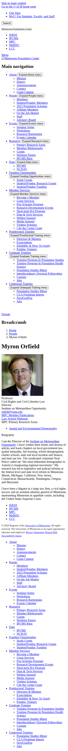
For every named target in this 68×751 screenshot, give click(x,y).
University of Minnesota (37, 525)
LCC (12, 48)
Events (13, 123)
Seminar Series (25, 127)
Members (22, 99)
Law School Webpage (15, 418)
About (13, 74)
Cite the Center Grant (29, 228)
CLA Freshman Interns (30, 294)
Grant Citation (25, 92)
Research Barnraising (29, 134)
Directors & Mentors (29, 239)
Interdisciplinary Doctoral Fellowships (39, 273)
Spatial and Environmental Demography (33, 428)
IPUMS (13, 38)
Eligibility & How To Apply (33, 245)
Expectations (24, 242)
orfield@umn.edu (12, 411)
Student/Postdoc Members (32, 102)
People (13, 95)
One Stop (14, 13)
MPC (12, 41)
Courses (21, 277)
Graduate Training (20, 252)
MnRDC (14, 45)
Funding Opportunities (22, 172)
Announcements (26, 85)
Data (12, 162)
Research (14, 141)
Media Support (25, 221)
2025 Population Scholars (32, 106)
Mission (21, 78)
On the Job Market (28, 113)
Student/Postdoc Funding (32, 186)
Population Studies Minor (32, 270)
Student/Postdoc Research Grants (36, 183)
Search (7, 23)
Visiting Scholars (27, 224)
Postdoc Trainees (27, 249)
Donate (6, 314)
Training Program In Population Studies (40, 260)
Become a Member (28, 197)
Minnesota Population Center (17, 29)
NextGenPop (24, 298)
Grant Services (25, 201)
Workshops (23, 130)
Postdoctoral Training (22, 231)
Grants (21, 151)
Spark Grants (24, 180)
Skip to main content (14, 3)
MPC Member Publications (18, 415)
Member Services (19, 190)
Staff (19, 116)
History (21, 81)
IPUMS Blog (24, 158)
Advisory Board (26, 119)
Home (12, 330)
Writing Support (26, 218)
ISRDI (13, 35)
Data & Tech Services (30, 214)
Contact (21, 88)
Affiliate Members (27, 109)
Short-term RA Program (31, 211)
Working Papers (26, 155)
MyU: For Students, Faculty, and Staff (32, 16)
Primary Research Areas (31, 144)
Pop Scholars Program (30, 204)
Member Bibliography (30, 148)
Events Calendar (26, 137)
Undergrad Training (21, 283)
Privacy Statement (35, 532)
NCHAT (22, 169)
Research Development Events (35, 207)
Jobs (19, 280)
